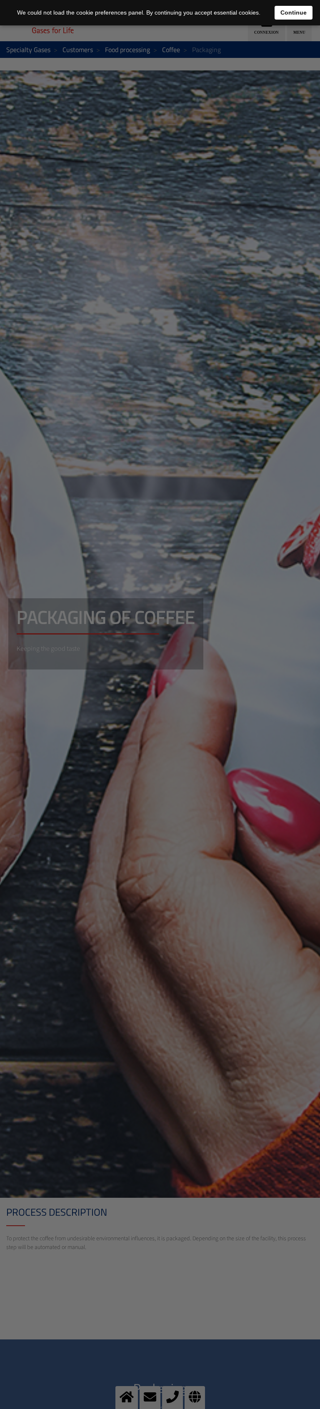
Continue (293, 12)
